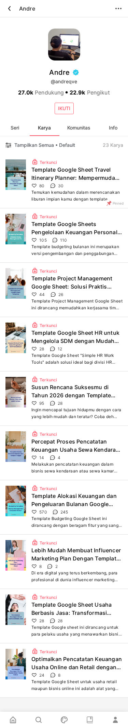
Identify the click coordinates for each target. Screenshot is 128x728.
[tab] (15, 128)
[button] (64, 108)
